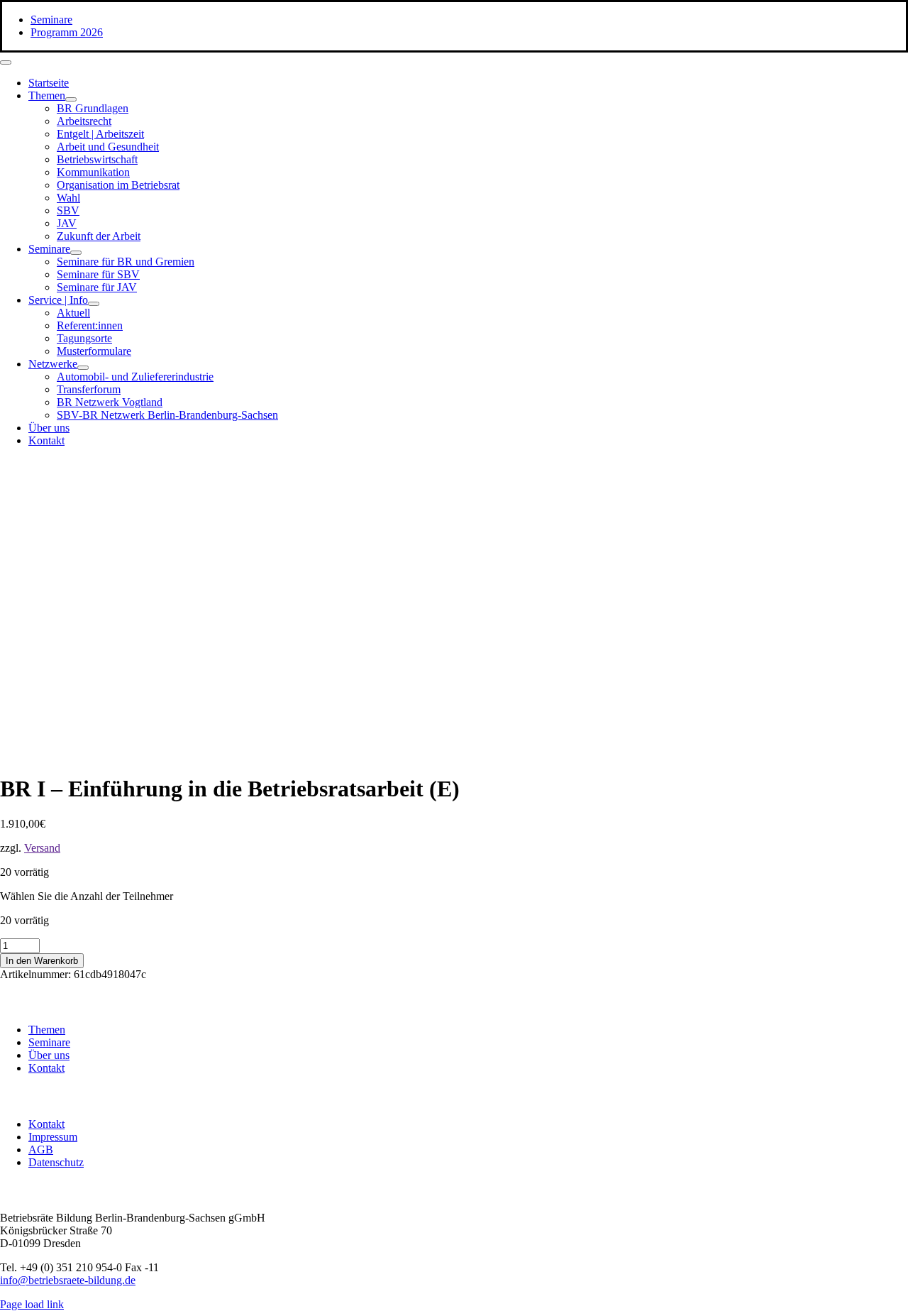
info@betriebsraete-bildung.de (67, 1280)
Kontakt (46, 1068)
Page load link (32, 1304)
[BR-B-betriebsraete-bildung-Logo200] (745, 597)
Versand (42, 848)
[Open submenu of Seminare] (76, 253)
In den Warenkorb (42, 960)
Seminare (49, 1042)
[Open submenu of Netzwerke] (83, 368)
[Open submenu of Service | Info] (93, 304)
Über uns (49, 1055)
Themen (46, 1030)
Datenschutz (56, 1162)
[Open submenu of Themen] (71, 99)
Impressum (52, 1137)
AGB (40, 1149)
